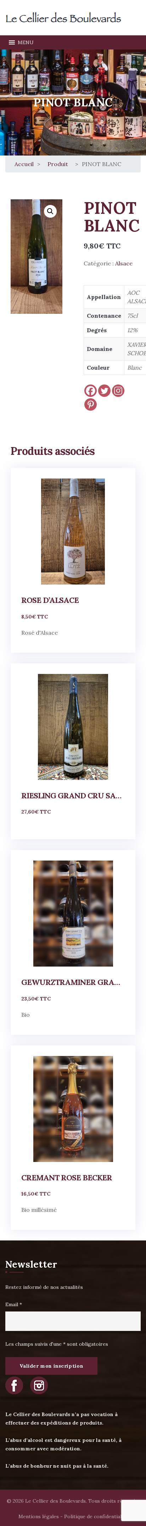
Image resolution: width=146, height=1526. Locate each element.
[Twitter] (104, 391)
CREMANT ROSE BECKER (66, 1177)
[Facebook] (90, 391)
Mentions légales (38, 1516)
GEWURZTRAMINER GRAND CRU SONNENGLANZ (73, 982)
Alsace (124, 263)
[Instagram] (118, 391)
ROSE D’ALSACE (50, 600)
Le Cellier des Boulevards (55, 1501)
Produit (57, 164)
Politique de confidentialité (96, 1516)
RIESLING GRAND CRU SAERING (73, 795)
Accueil (24, 164)
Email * (13, 1304)
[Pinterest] (90, 404)
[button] (26, 42)
